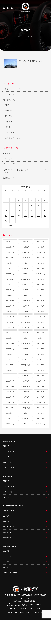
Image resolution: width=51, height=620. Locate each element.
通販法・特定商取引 (10, 573)
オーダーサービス (9, 527)
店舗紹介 (6, 481)
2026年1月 (25, 252)
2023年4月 (25, 311)
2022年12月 (40, 317)
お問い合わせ (8, 567)
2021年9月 (41, 343)
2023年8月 (10, 306)
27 (32, 215)
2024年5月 (10, 290)
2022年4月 (25, 333)
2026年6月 (41, 242)
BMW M (8, 110)
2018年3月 (41, 418)
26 (25, 215)
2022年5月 (10, 333)
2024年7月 (25, 284)
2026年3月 (41, 247)
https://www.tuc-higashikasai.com (27, 608)
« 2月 (5, 225)
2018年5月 (10, 418)
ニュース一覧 (9, 94)
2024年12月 (40, 274)
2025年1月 (25, 274)
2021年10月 (25, 343)
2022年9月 (41, 322)
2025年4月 (25, 268)
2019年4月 (25, 397)
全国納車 (6, 516)
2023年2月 (10, 317)
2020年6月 (41, 370)
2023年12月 (40, 295)
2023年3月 (41, 311)
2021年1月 (25, 359)
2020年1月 (25, 381)
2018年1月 (25, 424)
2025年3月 (41, 268)
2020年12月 (40, 359)
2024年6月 (41, 284)
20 (32, 210)
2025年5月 (10, 268)
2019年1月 (25, 402)
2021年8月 (10, 349)
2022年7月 (25, 327)
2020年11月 (10, 365)
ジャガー (9, 121)
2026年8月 (10, 242)
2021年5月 (10, 354)
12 (25, 205)
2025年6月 (41, 263)
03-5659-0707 (11, 8)
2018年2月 (10, 424)
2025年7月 (25, 263)
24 (12, 215)
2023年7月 (25, 306)
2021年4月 (25, 354)
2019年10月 (25, 386)
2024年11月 (10, 279)
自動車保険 (7, 532)
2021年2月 (10, 359)
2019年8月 (10, 392)
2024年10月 (25, 279)
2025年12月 (40, 252)
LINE (7, 8)
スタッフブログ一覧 (12, 88)
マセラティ (10, 132)
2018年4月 (25, 418)
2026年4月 (25, 247)
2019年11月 (10, 386)
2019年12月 (40, 381)
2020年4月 (25, 375)
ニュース (6, 457)
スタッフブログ (8, 468)
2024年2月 (10, 295)
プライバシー (8, 562)
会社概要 (6, 551)
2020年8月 (10, 370)
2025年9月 (41, 258)
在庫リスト (3, 8)
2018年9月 (41, 408)
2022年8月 (10, 327)
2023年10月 (25, 301)
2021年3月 (41, 354)
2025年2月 (10, 274)
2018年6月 (41, 413)
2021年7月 (25, 349)
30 (6, 220)
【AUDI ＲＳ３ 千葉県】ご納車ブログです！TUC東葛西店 (24, 171)
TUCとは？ (7, 497)
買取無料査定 (8, 538)
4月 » (11, 225)
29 (45, 215)
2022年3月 (41, 333)
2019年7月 (25, 392)
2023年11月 (10, 301)
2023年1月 (25, 317)
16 (6, 210)
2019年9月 (41, 386)
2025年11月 (10, 258)
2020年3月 (41, 375)
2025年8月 (10, 263)
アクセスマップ (8, 486)
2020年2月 (10, 381)
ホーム (20, 36)
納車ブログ (7, 462)
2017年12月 (40, 424)
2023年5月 (10, 311)
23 (6, 215)
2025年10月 (25, 258)
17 (12, 210)
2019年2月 (10, 402)
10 (12, 205)
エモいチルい (9, 158)
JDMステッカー (10, 177)
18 (19, 210)
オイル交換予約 (8, 451)
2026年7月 (25, 242)
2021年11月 (10, 343)
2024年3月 (41, 290)
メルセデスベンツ (12, 138)
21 (38, 210)
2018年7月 (25, 413)
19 (25, 210)
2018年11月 (10, 408)
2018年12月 (40, 402)
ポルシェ (9, 127)
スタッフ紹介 (8, 492)
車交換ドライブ (10, 153)
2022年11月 (10, 322)
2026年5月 (10, 247)
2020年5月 (10, 375)
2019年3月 (41, 397)
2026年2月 (10, 252)
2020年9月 (41, 365)
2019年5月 (10, 397)
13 (32, 205)
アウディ (9, 116)
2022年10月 (25, 322)
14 (38, 205)
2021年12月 (40, 338)
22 (45, 210)
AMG (7, 105)
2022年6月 (41, 327)
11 (19, 205)
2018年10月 (25, 408)
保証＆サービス (8, 510)
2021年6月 (41, 349)
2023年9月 (41, 301)
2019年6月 (41, 392)
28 (38, 215)
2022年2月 (10, 338)
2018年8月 (10, 413)
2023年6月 (41, 306)
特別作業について (9, 521)
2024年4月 (25, 290)
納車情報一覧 (9, 99)
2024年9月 (41, 279)
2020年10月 (25, 365)
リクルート (7, 556)
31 (12, 220)
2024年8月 (10, 284)
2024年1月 (25, 295)
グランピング (9, 164)
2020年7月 (25, 370)
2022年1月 (25, 338)
